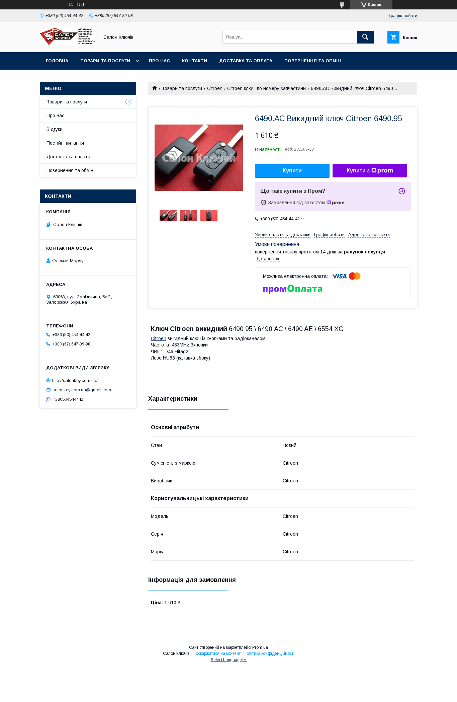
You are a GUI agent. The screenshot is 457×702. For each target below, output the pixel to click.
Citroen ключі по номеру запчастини (266, 88)
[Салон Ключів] (67, 43)
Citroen (214, 88)
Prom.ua (260, 647)
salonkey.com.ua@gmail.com (82, 389)
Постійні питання (65, 143)
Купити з (358, 170)
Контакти (194, 60)
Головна (57, 60)
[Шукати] (365, 37)
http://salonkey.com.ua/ (75, 380)
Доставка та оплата (245, 60)
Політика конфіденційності (269, 653)
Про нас (159, 60)
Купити (292, 170)
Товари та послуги (105, 60)
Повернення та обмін (312, 60)
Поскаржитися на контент (217, 653)
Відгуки (55, 129)
